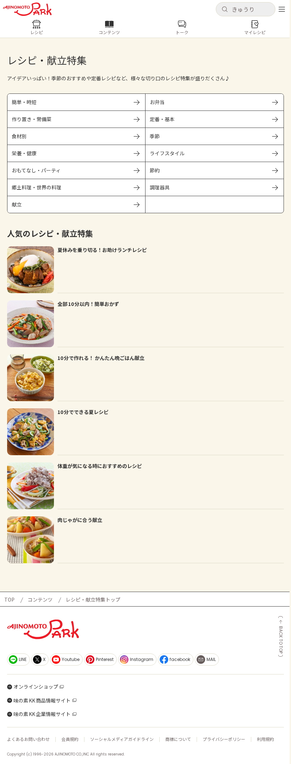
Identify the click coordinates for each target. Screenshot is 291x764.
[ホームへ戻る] (27, 9)
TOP (9, 599)
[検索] (224, 9)
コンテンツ (40, 599)
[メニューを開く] (281, 9)
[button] (245, 9)
